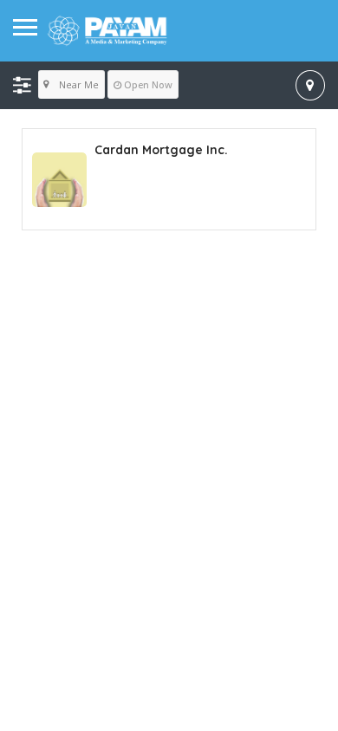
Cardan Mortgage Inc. (161, 150)
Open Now (148, 84)
